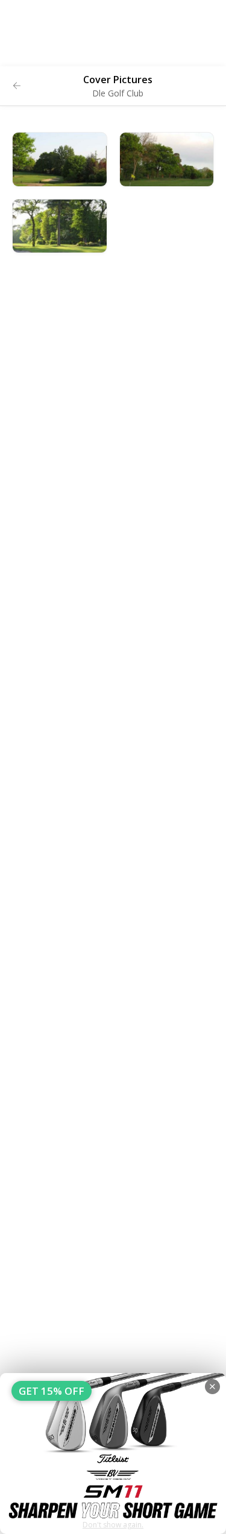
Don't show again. (113, 1525)
